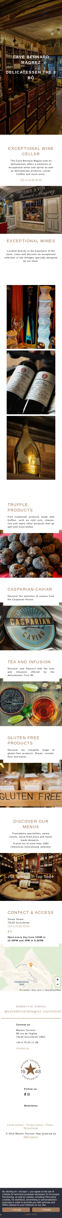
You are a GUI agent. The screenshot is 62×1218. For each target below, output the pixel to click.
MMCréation (31, 1137)
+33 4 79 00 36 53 (31, 179)
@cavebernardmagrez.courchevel (32, 1011)
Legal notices (15, 1124)
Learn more (31, 1214)
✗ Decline (46, 1209)
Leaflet (25, 990)
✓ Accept (16, 1209)
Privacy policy (34, 1124)
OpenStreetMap (53, 990)
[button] (31, 965)
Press (49, 1124)
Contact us (22, 1048)
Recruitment (31, 1128)
